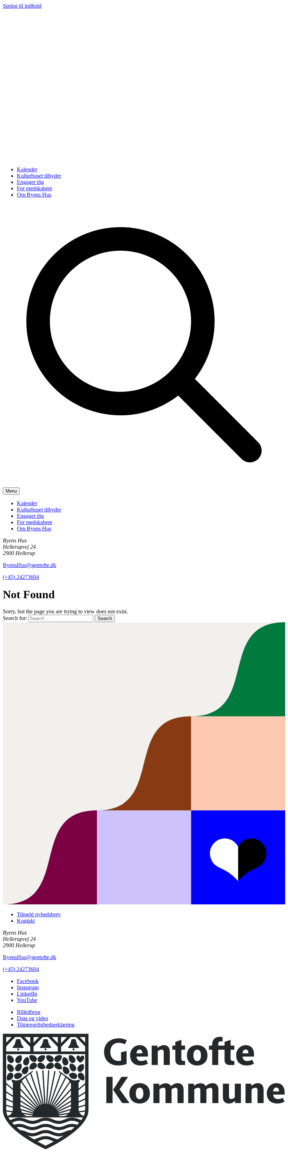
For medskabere (34, 188)
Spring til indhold (22, 6)
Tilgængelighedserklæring (45, 1025)
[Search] (144, 484)
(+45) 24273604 (21, 577)
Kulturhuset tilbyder (39, 176)
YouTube (27, 1000)
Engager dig (30, 182)
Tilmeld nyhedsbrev (39, 914)
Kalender (27, 169)
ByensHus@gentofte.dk (29, 565)
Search (105, 618)
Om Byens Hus (34, 195)
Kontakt (26, 921)
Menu (11, 491)
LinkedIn (27, 994)
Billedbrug (28, 1012)
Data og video (32, 1018)
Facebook (28, 981)
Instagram (28, 987)
